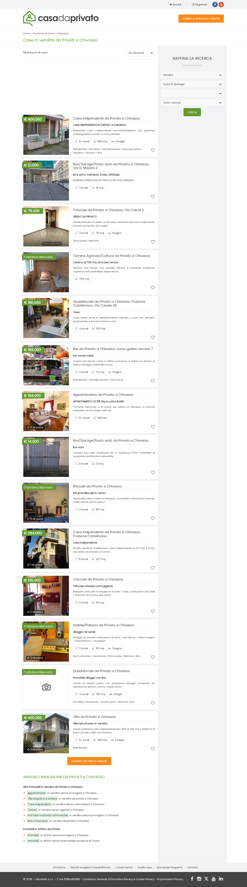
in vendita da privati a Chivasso (63, 798)
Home (26, 33)
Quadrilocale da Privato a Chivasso (101, 671)
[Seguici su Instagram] (199, 879)
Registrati (201, 4)
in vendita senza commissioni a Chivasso (66, 804)
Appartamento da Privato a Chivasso (103, 394)
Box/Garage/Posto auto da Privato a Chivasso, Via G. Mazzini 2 (111, 166)
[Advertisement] (89, 87)
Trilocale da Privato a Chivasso (98, 579)
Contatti (192, 867)
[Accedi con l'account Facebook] (215, 4)
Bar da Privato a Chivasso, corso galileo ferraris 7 (113, 349)
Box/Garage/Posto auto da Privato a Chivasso (111, 440)
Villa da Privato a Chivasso (94, 716)
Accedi (176, 4)
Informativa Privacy (120, 879)
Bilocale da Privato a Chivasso (97, 486)
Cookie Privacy (145, 879)
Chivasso (63, 33)
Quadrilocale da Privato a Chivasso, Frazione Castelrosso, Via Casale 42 (109, 303)
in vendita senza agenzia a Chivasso (56, 810)
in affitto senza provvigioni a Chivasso (58, 835)
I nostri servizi (124, 867)
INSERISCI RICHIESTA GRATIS (89, 761)
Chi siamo (59, 867)
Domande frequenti (169, 867)
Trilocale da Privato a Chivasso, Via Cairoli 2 (108, 210)
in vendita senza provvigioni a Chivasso (62, 793)
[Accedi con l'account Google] (221, 4)
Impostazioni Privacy (170, 879)
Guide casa (145, 867)
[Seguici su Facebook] (192, 879)
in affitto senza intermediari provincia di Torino (64, 841)
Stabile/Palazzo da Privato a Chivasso (103, 625)
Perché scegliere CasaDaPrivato (91, 867)
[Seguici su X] (206, 879)
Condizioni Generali (95, 879)
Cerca (192, 112)
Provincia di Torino (44, 33)
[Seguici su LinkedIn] (221, 879)
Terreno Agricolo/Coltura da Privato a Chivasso (111, 255)
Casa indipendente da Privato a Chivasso (106, 118)
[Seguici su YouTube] (214, 879)
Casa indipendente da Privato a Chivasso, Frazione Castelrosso (107, 534)
